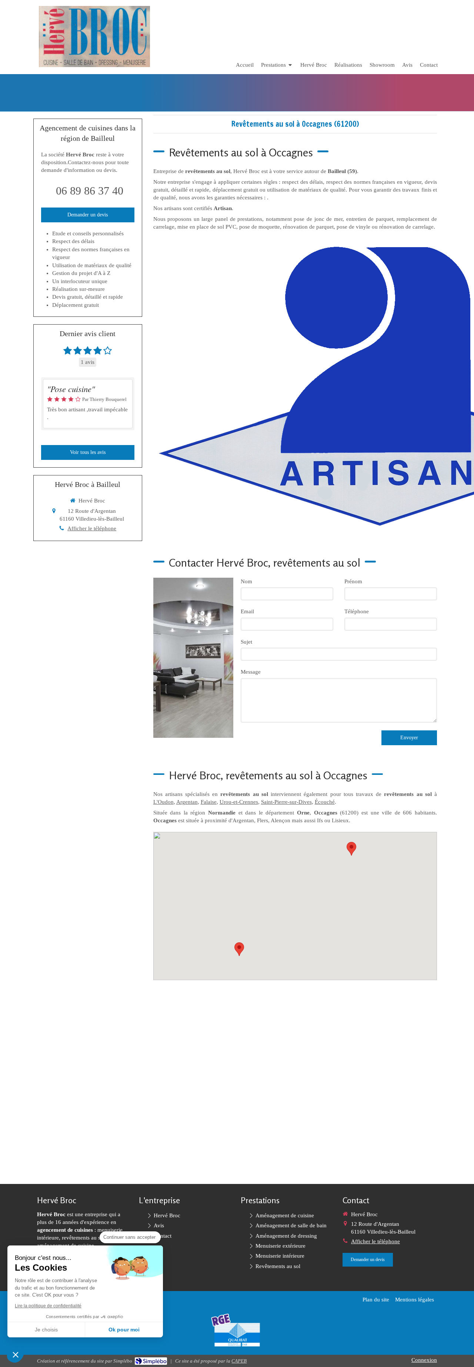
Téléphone (356, 611)
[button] (15, 1354)
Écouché (325, 802)
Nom (246, 581)
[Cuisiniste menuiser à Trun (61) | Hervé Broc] (94, 36)
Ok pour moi (124, 1330)
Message (251, 672)
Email (247, 611)
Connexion (424, 1360)
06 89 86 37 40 (89, 191)
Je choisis (46, 1330)
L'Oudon (163, 802)
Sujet (246, 642)
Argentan (187, 802)
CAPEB (239, 1361)
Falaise (209, 802)
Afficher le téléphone (91, 528)
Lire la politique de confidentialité (48, 1305)
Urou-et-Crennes (239, 802)
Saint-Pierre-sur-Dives (286, 802)
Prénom (353, 581)
